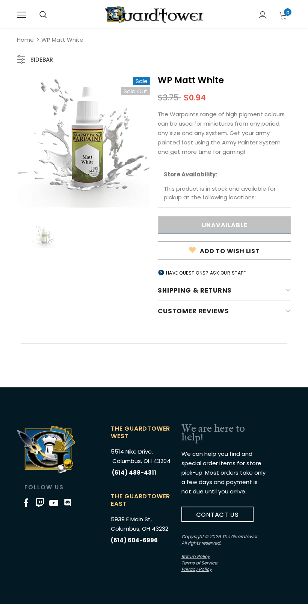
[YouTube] (53, 502)
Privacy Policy (196, 569)
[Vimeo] (40, 502)
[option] (83, 143)
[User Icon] (263, 15)
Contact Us (217, 514)
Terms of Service (199, 563)
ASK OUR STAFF (228, 273)
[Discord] (67, 502)
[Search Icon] (43, 15)
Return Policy (195, 556)
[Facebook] (26, 502)
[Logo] (154, 14)
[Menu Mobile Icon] (21, 15)
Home (25, 40)
